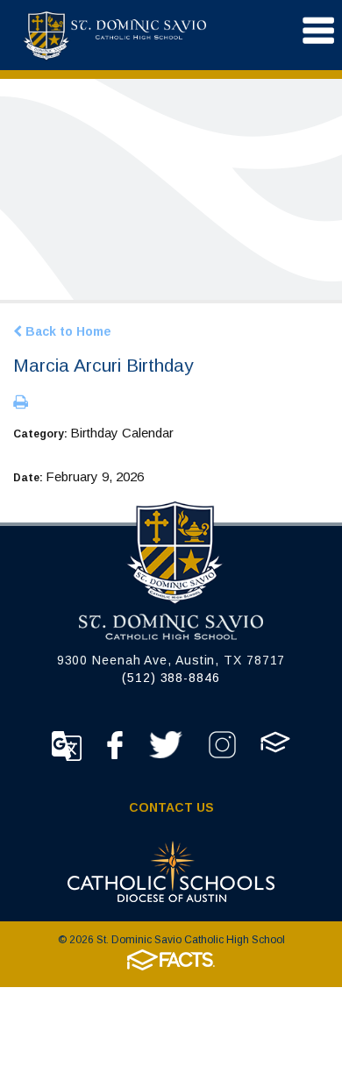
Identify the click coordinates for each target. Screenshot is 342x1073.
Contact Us (171, 807)
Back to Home (66, 331)
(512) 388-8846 (171, 678)
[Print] (20, 403)
